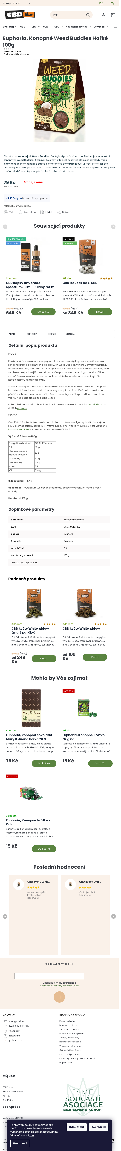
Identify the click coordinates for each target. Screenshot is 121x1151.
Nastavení (20, 1143)
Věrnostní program (69, 1029)
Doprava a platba (68, 1025)
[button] (31, 755)
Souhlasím (99, 1127)
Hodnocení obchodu (70, 1041)
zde (31, 1135)
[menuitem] (11, 28)
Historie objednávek (13, 1091)
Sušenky (68, 541)
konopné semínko (18, 429)
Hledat (89, 14)
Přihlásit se (60, 996)
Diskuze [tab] (52, 334)
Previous (5, 226)
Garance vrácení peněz (71, 1033)
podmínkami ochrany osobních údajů (59, 985)
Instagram (14, 1035)
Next (113, 226)
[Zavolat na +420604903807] (113, 3)
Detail (100, 311)
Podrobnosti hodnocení (16, 54)
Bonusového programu (35, 198)
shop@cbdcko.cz (18, 1021)
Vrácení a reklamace (70, 1046)
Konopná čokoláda (74, 519)
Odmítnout (76, 1127)
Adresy (6, 1096)
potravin (22, 408)
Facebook (14, 1031)
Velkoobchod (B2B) (13, 1118)
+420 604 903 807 (19, 1026)
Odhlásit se (8, 1100)
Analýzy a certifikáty (69, 1037)
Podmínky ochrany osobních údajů (77, 1058)
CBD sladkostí (95, 404)
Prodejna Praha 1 (11, 3)
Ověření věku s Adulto (70, 1050)
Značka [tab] (70, 334)
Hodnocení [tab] (31, 334)
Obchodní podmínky (70, 1054)
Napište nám (65, 1062)
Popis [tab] (12, 334)
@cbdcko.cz (15, 1040)
